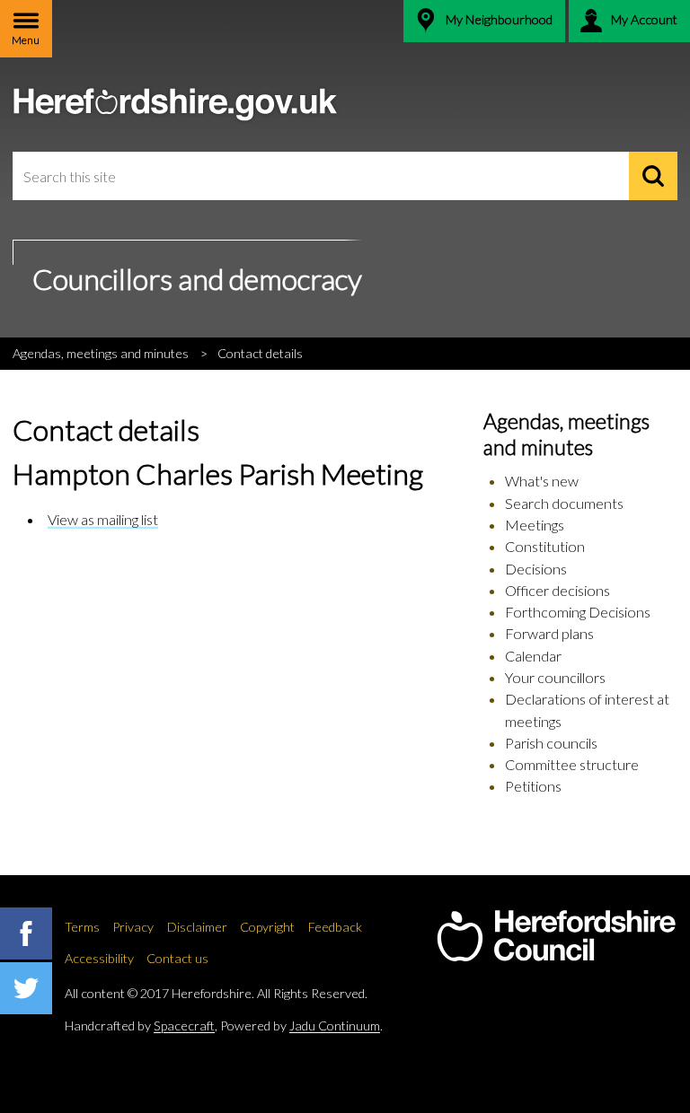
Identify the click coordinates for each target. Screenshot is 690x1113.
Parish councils (551, 742)
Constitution (545, 546)
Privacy (133, 926)
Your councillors (555, 677)
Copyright (267, 926)
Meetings (534, 524)
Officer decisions (557, 590)
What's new (542, 480)
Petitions (533, 785)
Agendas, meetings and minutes (101, 353)
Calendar (533, 655)
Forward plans (549, 633)
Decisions (536, 568)
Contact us (177, 958)
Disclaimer (197, 926)
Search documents (564, 503)
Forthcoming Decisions (577, 611)
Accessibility (99, 958)
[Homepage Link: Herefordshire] (556, 935)
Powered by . (301, 1025)
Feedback (335, 926)
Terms (82, 926)
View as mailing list (103, 519)
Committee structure (572, 764)
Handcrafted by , (141, 1025)
